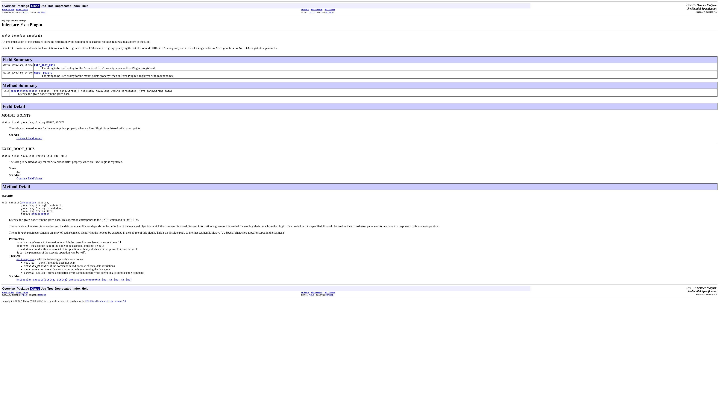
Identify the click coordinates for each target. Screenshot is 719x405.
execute (15, 90)
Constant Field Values (29, 138)
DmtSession (29, 90)
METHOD (42, 12)
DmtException (40, 213)
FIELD (24, 12)
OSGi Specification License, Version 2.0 (105, 301)
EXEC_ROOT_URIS (44, 65)
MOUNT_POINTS (43, 72)
